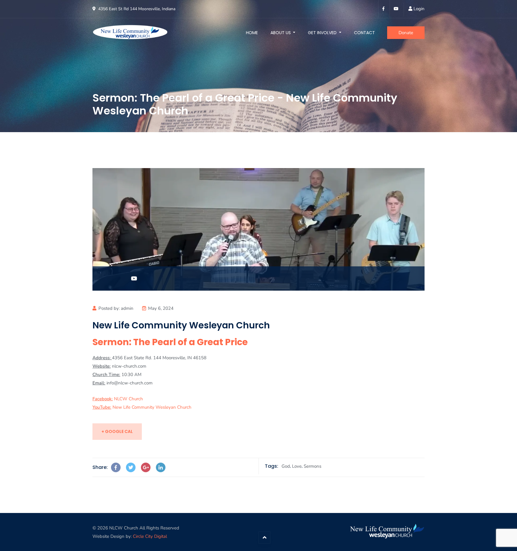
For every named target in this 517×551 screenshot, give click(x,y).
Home (252, 33)
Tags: (271, 466)
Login (419, 9)
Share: (100, 467)
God (286, 466)
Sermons (312, 466)
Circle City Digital (150, 536)
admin (127, 308)
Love (297, 466)
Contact (364, 33)
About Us (281, 33)
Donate (406, 33)
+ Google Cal (117, 431)
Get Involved (323, 33)
